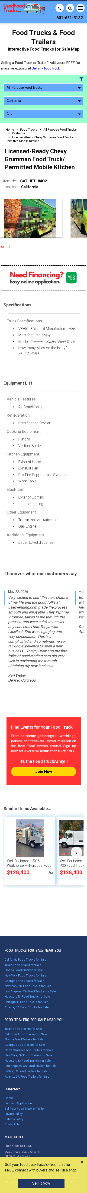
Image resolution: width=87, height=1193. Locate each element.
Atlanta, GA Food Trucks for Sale (26, 1007)
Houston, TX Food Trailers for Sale (28, 1060)
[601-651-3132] (59, 8)
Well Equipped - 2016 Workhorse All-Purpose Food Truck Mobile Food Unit (29, 865)
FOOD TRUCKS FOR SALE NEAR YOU (33, 950)
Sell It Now (41, 1183)
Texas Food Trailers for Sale (23, 1029)
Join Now (43, 771)
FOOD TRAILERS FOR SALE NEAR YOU (34, 1020)
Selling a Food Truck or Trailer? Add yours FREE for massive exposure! (40, 65)
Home (9, 1098)
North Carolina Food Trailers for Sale (29, 1050)
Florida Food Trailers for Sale (24, 1039)
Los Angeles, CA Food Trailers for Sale (30, 1066)
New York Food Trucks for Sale (25, 975)
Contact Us (12, 1124)
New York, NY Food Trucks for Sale (28, 986)
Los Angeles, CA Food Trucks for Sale (30, 991)
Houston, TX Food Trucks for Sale (27, 996)
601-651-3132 (23, 1146)
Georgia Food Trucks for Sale (24, 981)
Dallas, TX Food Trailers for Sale (26, 1071)
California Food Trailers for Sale (26, 1034)
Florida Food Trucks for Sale (24, 970)
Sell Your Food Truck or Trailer (25, 1108)
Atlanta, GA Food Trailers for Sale (27, 1076)
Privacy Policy (14, 1114)
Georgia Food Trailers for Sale (25, 1044)
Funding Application (18, 1103)
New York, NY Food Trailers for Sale (28, 1055)
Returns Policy (14, 1119)
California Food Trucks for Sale (25, 959)
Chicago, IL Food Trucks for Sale (26, 1002)
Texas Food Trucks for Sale (23, 965)
